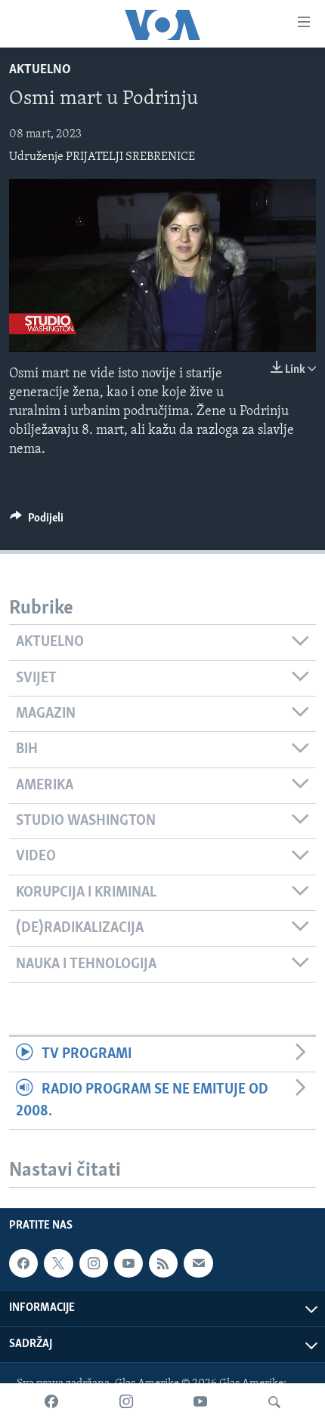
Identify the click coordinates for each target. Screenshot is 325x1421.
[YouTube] (200, 1402)
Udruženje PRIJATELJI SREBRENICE (102, 157)
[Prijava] (198, 1263)
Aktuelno (40, 70)
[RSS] (163, 1263)
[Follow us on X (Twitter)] (58, 1263)
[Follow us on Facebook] (23, 1263)
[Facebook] (51, 1402)
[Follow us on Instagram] (93, 1263)
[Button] (36, 521)
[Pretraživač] (274, 1402)
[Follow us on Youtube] (128, 1263)
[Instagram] (126, 1402)
